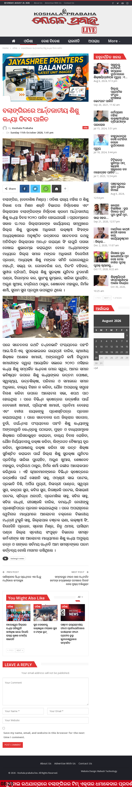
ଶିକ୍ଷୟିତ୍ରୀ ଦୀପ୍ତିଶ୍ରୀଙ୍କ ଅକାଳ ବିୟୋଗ (119, 280)
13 (117, 346)
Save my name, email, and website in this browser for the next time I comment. (44, 735)
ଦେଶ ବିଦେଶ (50, 40)
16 (96, 352)
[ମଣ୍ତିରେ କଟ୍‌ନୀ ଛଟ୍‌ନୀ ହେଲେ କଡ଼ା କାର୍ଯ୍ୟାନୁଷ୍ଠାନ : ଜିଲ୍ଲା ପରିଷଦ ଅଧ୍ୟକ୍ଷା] (101, 233)
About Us (38, 3)
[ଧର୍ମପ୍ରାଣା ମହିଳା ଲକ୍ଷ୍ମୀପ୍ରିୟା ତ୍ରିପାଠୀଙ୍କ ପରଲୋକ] (101, 116)
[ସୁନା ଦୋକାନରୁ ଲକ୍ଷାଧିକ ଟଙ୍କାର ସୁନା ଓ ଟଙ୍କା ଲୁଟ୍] (46, 612)
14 (121, 346)
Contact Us (69, 3)
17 (101, 352)
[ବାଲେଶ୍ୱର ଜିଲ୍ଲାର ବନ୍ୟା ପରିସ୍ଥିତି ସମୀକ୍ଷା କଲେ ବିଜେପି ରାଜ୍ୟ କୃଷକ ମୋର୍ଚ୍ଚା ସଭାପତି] (18, 612)
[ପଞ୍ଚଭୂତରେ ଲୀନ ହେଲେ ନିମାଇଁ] (101, 187)
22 (127, 352)
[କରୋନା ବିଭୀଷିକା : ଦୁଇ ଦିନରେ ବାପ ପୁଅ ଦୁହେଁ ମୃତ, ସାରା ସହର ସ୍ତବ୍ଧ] (101, 209)
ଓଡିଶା (28, 40)
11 (106, 346)
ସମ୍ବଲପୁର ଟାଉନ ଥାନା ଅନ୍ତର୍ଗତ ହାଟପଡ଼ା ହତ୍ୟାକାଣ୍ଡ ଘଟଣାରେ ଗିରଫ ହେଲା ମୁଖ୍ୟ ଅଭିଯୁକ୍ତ (69, 580)
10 (101, 346)
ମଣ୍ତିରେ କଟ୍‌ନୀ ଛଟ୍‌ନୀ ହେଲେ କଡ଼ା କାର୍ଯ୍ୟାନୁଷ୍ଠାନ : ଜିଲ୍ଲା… (111, 235)
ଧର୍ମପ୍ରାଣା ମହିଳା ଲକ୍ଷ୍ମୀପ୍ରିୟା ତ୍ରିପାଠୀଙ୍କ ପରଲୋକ (111, 118)
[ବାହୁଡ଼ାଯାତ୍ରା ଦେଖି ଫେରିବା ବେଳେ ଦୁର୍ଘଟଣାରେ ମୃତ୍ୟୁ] (101, 139)
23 (96, 357)
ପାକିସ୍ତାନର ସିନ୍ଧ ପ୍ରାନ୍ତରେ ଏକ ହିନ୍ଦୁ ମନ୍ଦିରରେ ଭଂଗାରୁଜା (22, 578)
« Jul (96, 367)
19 (111, 352)
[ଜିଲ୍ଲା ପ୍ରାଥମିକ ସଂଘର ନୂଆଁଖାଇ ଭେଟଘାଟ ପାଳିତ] (101, 92)
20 (117, 352)
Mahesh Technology (107, 771)
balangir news (17, 558)
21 (121, 352)
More (113, 40)
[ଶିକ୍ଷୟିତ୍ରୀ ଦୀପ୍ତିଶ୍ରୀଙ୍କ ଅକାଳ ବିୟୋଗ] (101, 280)
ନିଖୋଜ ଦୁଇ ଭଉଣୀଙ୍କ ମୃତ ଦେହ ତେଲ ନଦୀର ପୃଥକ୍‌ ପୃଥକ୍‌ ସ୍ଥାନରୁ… (111, 259)
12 (111, 346)
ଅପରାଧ (94, 40)
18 (106, 352)
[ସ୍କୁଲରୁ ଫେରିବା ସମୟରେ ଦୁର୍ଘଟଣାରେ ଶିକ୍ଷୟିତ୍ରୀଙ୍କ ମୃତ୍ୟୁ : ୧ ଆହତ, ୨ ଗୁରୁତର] (101, 68)
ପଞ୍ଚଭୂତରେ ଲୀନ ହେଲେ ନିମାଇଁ (118, 187)
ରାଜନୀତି (74, 40)
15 (127, 346)
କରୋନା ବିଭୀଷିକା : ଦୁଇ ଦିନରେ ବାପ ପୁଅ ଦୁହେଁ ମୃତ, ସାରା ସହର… (111, 211)
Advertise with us (53, 3)
